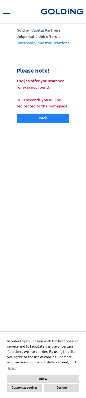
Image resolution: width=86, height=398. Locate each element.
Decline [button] (61, 388)
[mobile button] (6, 12)
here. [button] (12, 368)
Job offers (48, 36)
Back (43, 118)
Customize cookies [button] (24, 388)
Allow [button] (43, 379)
